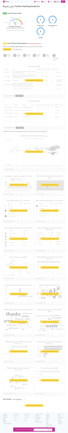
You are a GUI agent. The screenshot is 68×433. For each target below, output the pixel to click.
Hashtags (58, 1)
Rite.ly (4, 418)
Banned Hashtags (7, 423)
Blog (59, 415)
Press (47, 423)
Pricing (47, 415)
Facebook (60, 422)
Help (47, 420)
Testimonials (60, 417)
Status (47, 422)
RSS (59, 418)
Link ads (51, 1)
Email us (59, 423)
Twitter (59, 420)
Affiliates (48, 417)
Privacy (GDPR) (49, 425)
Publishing (38, 1)
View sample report (17, 49)
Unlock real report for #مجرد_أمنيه (34, 80)
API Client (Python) (39, 422)
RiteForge (5, 415)
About (47, 418)
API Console (37, 418)
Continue (49, 429)
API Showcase (38, 417)
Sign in (63, 1)
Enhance (44, 1)
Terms (47, 426)
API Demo (37, 415)
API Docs (37, 420)
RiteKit (4, 422)
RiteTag (4, 420)
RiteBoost (5, 417)
